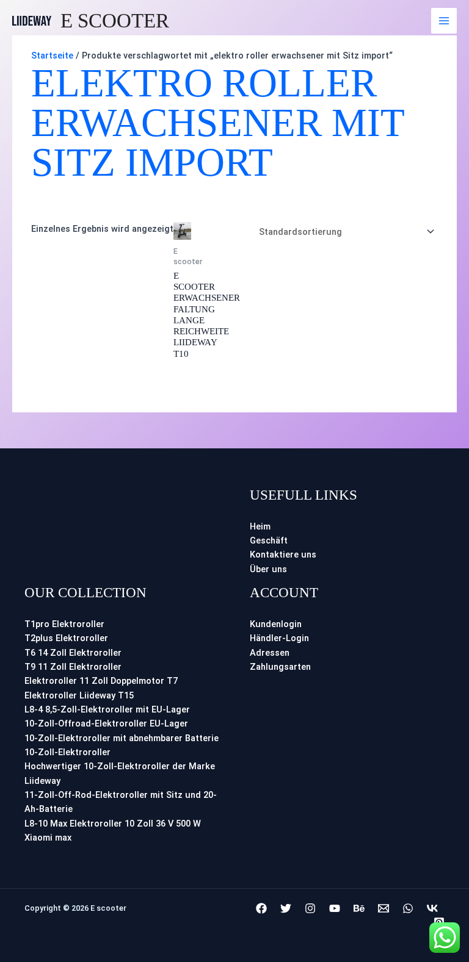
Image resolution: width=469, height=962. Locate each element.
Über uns (268, 569)
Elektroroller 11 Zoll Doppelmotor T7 (101, 680)
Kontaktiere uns (283, 554)
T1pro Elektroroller (64, 624)
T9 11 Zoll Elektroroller (73, 666)
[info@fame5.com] (383, 908)
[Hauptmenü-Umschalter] (444, 21)
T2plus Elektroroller (66, 638)
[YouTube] (334, 908)
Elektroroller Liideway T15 (79, 695)
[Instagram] (310, 908)
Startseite (52, 55)
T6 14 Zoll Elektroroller (73, 652)
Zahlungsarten (280, 666)
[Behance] (359, 908)
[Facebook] (261, 908)
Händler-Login (279, 638)
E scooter (114, 21)
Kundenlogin (276, 624)
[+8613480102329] (407, 908)
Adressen (269, 652)
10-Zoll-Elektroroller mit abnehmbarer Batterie (121, 738)
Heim (260, 526)
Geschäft (269, 540)
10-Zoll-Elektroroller (67, 752)
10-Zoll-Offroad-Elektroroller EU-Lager (106, 723)
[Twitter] (285, 908)
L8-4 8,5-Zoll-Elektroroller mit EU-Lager (107, 709)
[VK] (432, 908)
